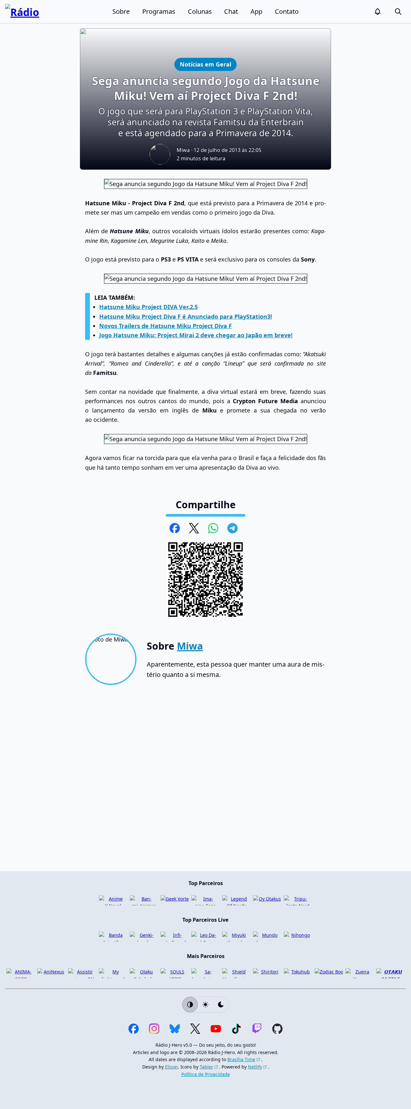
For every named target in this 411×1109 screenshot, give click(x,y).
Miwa (183, 150)
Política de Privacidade (205, 1074)
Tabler (206, 1067)
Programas (158, 11)
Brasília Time (241, 1059)
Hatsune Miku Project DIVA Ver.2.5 (148, 307)
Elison (171, 1067)
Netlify (255, 1067)
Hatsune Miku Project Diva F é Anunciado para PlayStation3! (185, 316)
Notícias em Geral (205, 64)
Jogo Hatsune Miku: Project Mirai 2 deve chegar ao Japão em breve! (196, 335)
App (256, 11)
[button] (377, 11)
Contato (287, 11)
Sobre (121, 11)
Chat (231, 11)
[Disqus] (205, 780)
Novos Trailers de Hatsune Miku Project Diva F (165, 326)
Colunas (200, 11)
